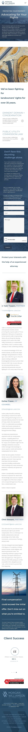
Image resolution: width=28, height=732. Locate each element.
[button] (25, 3)
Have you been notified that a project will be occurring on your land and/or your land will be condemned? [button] (10, 121)
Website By (14, 727)
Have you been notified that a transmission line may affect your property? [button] (10, 139)
